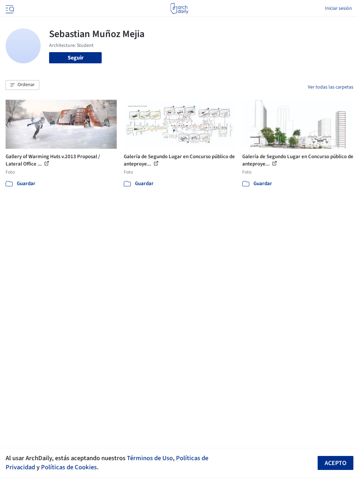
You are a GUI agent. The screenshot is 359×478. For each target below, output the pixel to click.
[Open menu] (9, 8)
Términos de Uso (150, 458)
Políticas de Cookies (69, 467)
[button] (22, 85)
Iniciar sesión (338, 8)
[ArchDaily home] (179, 8)
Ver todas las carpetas (330, 87)
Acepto (335, 463)
